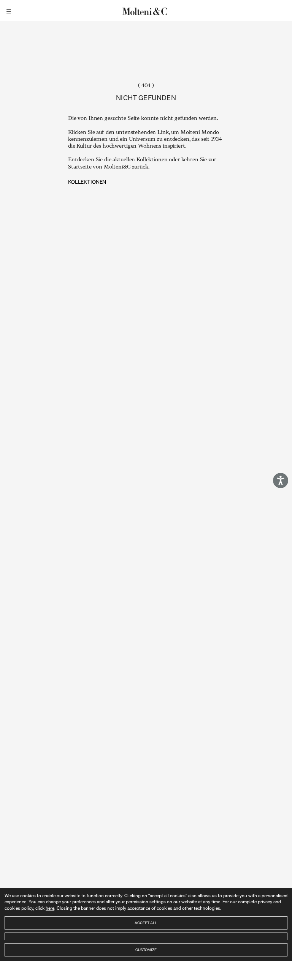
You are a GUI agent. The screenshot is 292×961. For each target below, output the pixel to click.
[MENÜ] (10, 10)
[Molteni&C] (146, 10)
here (50, 908)
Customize (146, 950)
